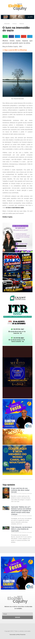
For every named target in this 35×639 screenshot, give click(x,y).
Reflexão (22, 23)
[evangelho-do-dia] (17, 444)
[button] (2, 7)
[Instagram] (19, 626)
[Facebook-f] (16, 626)
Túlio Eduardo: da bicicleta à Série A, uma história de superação (21, 529)
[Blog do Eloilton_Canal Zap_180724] (17, 474)
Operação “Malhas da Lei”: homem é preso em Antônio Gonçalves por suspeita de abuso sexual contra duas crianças (21, 510)
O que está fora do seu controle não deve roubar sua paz (20, 490)
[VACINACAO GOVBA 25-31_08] (17, 18)
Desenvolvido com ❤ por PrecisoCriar (17, 634)
